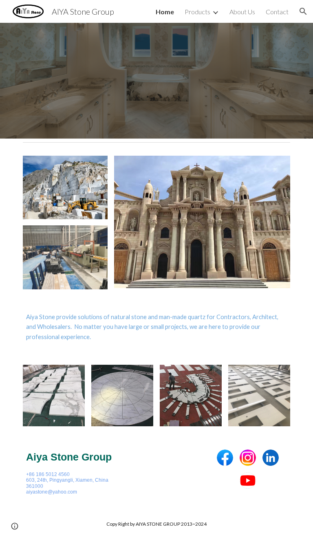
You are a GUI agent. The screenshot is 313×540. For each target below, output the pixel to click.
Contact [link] (277, 11)
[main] (156, 327)
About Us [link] (242, 11)
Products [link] (197, 11)
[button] (303, 11)
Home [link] (165, 11)
